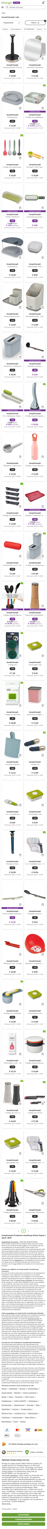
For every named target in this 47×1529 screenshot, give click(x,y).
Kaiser (11, 1397)
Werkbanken (33, 1401)
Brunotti (22, 1389)
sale (15, 1264)
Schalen (23, 1421)
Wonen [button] (5, 29)
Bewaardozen (6, 1421)
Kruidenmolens (26, 1409)
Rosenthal (18, 1397)
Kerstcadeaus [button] (16, 29)
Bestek (4, 1397)
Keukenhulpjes (17, 1417)
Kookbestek (13, 1389)
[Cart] (20, 58)
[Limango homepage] (6, 2)
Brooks (4, 1389)
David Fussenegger (30, 1393)
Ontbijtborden (7, 1401)
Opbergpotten (33, 1413)
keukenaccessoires (33, 1319)
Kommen (15, 1409)
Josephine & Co (19, 1413)
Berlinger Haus (7, 1413)
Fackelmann (6, 1417)
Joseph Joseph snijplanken (24, 1280)
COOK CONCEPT (20, 1401)
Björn (38, 1405)
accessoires (10, 1313)
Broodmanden (7, 1405)
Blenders (17, 1393)
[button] (12, 22)
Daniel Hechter (7, 1393)
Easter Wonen (30, 1417)
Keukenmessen (19, 1405)
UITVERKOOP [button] (29, 29)
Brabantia (18, 1260)
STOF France (29, 1397)
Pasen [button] (39, 29)
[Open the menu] (2, 7)
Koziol (15, 1421)
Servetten (30, 1405)
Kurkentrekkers (33, 1389)
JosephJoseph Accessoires (10, 1242)
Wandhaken (6, 1409)
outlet (24, 1246)
